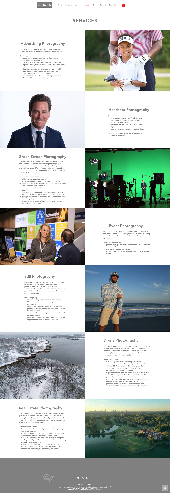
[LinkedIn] (87, 478)
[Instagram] (82, 478)
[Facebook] (78, 478)
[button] (123, 5)
